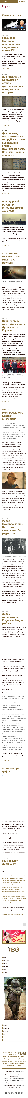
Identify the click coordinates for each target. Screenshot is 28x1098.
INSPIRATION (6, 1037)
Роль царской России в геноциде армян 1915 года (12, 206)
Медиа (21, 1059)
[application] (14, 25)
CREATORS (6, 966)
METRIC (5, 963)
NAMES (5, 969)
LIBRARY (5, 1025)
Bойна (10, 1052)
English (9, 1087)
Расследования (15, 1063)
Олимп (15, 1061)
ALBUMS (5, 972)
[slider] (13, 29)
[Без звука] (21, 29)
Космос (11, 1059)
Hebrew (18, 1087)
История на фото (18, 1057)
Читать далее (5, 68)
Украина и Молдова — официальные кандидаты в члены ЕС (11, 44)
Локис (16, 1059)
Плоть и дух (21, 1061)
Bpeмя (5, 1052)
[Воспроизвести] (4, 29)
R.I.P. (5, 1055)
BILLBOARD (6, 960)
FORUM (5, 1040)
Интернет (10, 1057)
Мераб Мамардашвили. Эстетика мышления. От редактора (12, 527)
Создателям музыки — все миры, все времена (11, 258)
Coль (14, 1052)
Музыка (9, 1061)
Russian (14, 1087)
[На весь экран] (24, 29)
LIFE (4, 1034)
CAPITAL (5, 957)
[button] (14, 25)
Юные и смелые (15, 1065)
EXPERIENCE (6, 1028)
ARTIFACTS (6, 1031)
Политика (6, 1063)
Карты (6, 1059)
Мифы (4, 1061)
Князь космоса (11, 15)
